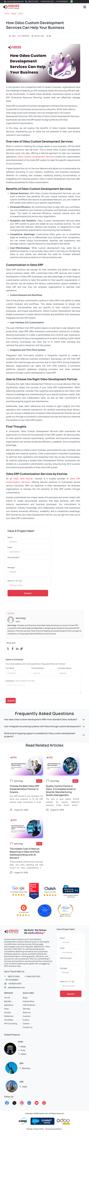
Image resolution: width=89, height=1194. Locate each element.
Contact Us (27, 1027)
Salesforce (8, 1005)
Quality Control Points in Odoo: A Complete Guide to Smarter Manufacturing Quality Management (61, 791)
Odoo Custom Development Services (36, 156)
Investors (27, 1016)
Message (11, 568)
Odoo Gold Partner (23, 478)
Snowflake (8, 1020)
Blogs (13, 13)
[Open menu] (84, 7)
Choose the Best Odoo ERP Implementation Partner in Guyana (24, 789)
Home (6, 13)
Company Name (64, 668)
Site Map (26, 1009)
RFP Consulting (10, 1023)
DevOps (7, 1012)
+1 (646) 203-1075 (47, 1)
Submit (28, 593)
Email (10, 547)
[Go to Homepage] (7, 1103)
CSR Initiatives (29, 1005)
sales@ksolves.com (16, 987)
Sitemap (29, 1129)
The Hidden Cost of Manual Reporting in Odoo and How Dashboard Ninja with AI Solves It (25, 853)
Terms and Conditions (53, 1129)
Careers (26, 1023)
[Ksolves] (10, 7)
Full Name (10, 668)
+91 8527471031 (14, 983)
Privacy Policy (39, 1129)
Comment (10, 680)
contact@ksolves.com (15, 1)
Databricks (8, 1016)
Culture (26, 1020)
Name (10, 537)
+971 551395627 (62, 1)
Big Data (7, 1001)
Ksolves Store (28, 1001)
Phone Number (13, 557)
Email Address (38, 668)
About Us (27, 1012)
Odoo (6, 1009)
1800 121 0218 (33, 1)
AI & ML (7, 997)
